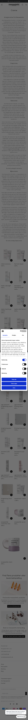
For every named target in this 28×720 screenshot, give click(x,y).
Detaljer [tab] (14, 335)
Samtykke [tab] (5, 335)
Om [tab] (23, 335)
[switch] (24, 364)
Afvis (14, 387)
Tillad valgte (14, 383)
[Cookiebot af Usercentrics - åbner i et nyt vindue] (20, 331)
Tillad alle (14, 379)
